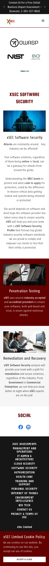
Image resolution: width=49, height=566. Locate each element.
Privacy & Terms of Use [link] (24, 515)
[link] (11, 20)
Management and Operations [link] (24, 450)
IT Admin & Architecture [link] (24, 457)
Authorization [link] (24, 472)
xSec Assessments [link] (24, 444)
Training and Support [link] (24, 483)
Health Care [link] (24, 476)
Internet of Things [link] (24, 493)
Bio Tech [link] (24, 505)
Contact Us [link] (24, 509)
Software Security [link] (24, 468)
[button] (43, 20)
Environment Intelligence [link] (24, 499)
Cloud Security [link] (24, 463)
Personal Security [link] (24, 488)
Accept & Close (24, 559)
